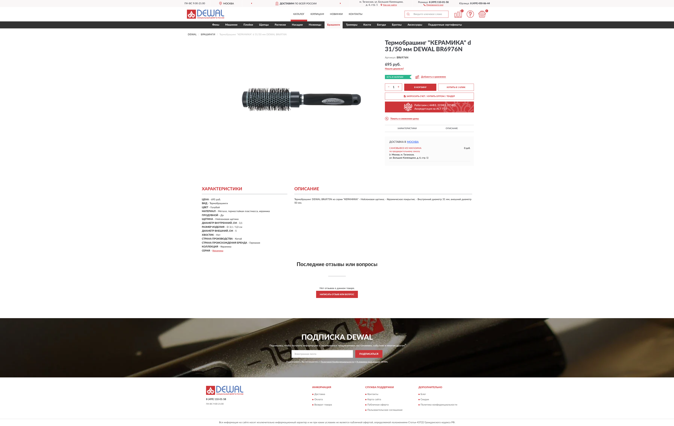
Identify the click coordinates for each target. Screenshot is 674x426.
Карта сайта (374, 399)
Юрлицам (317, 14)
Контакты (355, 14)
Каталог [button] (299, 14)
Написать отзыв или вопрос (337, 294)
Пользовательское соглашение (384, 410)
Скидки (425, 399)
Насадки (297, 25)
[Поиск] (408, 14)
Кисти (367, 25)
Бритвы (397, 25)
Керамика (217, 251)
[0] (482, 14)
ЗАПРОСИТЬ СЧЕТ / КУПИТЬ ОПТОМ (431, 96)
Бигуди (381, 25)
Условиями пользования (368, 362)
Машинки (231, 25)
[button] (433, 5)
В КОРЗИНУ (420, 87)
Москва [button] (413, 142)
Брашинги (333, 25)
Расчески (280, 25)
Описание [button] (452, 128)
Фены (215, 25)
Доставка (319, 394)
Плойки (248, 25)
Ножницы (315, 25)
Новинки (336, 14)
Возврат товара (323, 405)
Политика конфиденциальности (439, 405)
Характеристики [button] (407, 128)
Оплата (318, 399)
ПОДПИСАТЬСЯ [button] (368, 354)
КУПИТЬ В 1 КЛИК (456, 87)
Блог (423, 394)
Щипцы (264, 25)
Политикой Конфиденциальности (337, 362)
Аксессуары (415, 25)
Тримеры (351, 25)
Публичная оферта (378, 405)
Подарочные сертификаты (445, 25)
